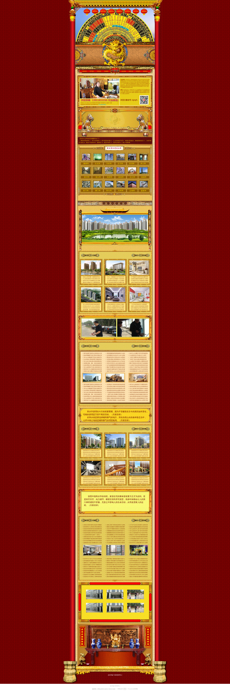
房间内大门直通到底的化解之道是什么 (92, 566)
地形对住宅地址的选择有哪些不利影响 (138, 568)
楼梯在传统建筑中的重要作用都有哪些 (116, 526)
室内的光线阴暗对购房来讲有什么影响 (92, 530)
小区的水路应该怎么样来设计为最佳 (115, 304)
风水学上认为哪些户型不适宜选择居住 (138, 353)
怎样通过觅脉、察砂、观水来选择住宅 (92, 363)
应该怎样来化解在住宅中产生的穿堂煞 (92, 568)
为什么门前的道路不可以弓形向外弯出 (138, 532)
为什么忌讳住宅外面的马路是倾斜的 (91, 304)
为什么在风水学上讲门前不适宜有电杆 (138, 530)
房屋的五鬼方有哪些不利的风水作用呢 (92, 371)
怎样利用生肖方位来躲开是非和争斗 (91, 450)
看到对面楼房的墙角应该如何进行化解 (116, 576)
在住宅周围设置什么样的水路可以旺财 (138, 371)
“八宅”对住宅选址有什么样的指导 (139, 304)
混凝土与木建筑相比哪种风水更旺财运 (138, 576)
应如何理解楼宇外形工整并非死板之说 (92, 355)
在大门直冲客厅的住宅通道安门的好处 (139, 388)
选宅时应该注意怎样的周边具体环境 (91, 452)
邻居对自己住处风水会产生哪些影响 (91, 454)
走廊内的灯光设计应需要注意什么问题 (92, 542)
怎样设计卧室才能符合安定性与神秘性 (92, 524)
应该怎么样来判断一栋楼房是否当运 (91, 277)
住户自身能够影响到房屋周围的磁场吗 (116, 365)
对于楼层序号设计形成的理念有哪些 (139, 280)
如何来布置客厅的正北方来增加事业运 (139, 386)
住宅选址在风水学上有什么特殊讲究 (91, 306)
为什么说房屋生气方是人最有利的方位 (92, 367)
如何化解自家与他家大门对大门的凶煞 (92, 560)
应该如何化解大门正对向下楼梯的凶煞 (92, 564)
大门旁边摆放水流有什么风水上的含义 (138, 538)
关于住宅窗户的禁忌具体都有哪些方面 (116, 566)
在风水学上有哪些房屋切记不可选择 (115, 306)
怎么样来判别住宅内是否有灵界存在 (115, 309)
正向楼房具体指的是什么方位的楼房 (115, 280)
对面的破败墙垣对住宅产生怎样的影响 (138, 369)
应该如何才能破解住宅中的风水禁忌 (115, 308)
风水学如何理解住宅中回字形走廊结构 (92, 540)
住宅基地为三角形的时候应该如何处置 (116, 384)
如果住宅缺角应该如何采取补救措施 (139, 282)
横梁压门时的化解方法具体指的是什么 (116, 560)
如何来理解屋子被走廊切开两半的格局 (92, 538)
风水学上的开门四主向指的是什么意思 (116, 540)
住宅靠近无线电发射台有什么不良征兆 (116, 361)
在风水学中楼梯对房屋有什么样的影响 (116, 528)
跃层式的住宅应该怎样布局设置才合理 (116, 388)
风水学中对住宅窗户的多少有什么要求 (116, 568)
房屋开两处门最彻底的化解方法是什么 (116, 558)
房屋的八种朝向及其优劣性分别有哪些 (116, 398)
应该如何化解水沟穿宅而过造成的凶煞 (92, 532)
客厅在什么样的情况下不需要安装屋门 (139, 384)
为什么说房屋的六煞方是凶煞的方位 (139, 309)
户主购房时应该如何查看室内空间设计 (116, 392)
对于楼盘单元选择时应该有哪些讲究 (139, 277)
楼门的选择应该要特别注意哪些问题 (115, 282)
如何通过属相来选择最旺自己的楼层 (139, 278)
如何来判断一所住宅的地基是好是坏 (91, 309)
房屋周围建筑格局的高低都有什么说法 (116, 353)
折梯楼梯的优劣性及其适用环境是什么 (116, 530)
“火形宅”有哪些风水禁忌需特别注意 (138, 357)
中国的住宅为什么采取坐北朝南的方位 (138, 566)
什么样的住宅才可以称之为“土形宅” (138, 355)
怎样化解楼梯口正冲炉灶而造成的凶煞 (116, 534)
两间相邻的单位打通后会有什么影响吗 (116, 357)
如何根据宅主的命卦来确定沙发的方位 (139, 394)
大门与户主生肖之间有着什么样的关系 (138, 524)
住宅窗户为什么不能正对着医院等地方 (138, 558)
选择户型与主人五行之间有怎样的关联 (116, 371)
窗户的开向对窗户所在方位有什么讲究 (116, 564)
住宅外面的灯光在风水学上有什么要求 (138, 574)
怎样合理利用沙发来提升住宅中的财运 (139, 396)
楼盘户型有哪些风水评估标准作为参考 (116, 367)
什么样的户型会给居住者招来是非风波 (138, 365)
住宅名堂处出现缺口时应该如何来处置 (116, 386)
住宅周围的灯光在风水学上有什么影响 (116, 355)
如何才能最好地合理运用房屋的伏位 (139, 308)
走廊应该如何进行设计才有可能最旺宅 (92, 536)
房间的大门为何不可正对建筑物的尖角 (138, 534)
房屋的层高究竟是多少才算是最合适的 (116, 396)
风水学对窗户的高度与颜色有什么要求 (116, 570)
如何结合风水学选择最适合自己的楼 (91, 280)
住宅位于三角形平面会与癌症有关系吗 (138, 367)
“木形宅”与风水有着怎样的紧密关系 (138, 359)
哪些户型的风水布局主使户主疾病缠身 (138, 363)
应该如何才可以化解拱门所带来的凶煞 (92, 574)
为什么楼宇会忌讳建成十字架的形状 (115, 278)
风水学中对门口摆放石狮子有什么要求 (138, 542)
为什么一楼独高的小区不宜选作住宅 (115, 277)
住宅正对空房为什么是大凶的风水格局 (116, 363)
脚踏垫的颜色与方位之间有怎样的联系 (116, 562)
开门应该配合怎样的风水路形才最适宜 (116, 542)
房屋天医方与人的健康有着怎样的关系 (92, 369)
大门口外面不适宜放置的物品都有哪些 (138, 536)
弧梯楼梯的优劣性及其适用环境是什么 (116, 532)
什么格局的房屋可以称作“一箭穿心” (91, 534)
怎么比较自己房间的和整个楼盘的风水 (92, 359)
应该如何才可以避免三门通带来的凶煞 (92, 576)
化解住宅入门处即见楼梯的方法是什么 (92, 562)
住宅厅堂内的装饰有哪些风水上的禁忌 (139, 390)
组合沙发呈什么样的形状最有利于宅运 (139, 398)
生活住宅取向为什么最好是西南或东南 (92, 365)
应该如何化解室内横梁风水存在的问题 (138, 526)
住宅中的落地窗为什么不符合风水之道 (138, 560)
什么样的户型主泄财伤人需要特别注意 (138, 361)
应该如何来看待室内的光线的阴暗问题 (92, 528)
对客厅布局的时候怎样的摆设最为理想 (139, 392)
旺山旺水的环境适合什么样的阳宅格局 (138, 564)
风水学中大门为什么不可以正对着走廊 (92, 558)
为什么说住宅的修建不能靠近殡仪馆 (91, 456)
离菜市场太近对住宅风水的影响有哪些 (138, 572)
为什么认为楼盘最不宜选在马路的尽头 (92, 357)
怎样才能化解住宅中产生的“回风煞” (91, 572)
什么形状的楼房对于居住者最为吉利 (91, 278)
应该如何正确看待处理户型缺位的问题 (116, 369)
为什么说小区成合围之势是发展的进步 (92, 361)
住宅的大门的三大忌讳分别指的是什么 (116, 538)
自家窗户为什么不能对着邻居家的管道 (116, 572)
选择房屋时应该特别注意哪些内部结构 (116, 390)
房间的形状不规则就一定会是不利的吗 (116, 400)
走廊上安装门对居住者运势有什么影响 (116, 524)
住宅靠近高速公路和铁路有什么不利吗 (116, 359)
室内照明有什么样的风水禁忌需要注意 (92, 526)
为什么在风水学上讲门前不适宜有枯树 (138, 528)
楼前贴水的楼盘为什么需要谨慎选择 (91, 282)
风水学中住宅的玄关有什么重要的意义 (138, 562)
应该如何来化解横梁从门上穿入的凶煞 (92, 570)
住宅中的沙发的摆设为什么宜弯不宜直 (139, 400)
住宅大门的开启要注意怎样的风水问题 (116, 536)
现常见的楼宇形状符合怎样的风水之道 (92, 353)
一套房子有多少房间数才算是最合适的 (116, 394)
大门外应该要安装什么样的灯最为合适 (138, 540)
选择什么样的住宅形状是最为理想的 (139, 306)
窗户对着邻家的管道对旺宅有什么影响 (116, 574)
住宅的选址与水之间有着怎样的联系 (91, 308)
